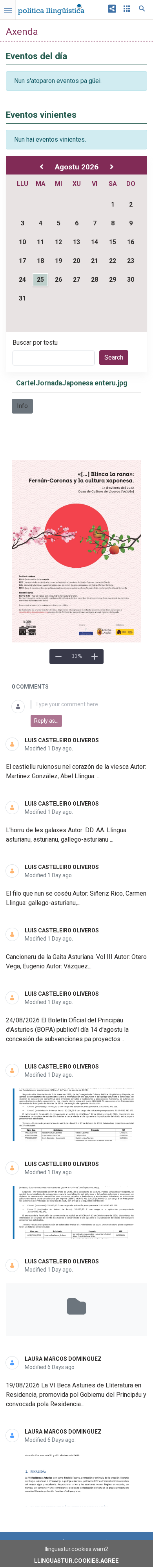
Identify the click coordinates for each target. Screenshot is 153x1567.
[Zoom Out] (58, 656)
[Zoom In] (94, 656)
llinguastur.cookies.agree (76, 1561)
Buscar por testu (35, 342)
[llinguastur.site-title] (51, 7)
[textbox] (86, 704)
